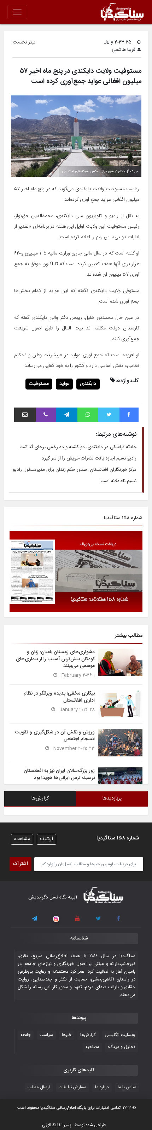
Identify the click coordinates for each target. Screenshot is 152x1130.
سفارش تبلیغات (72, 1087)
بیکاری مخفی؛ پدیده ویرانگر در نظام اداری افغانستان (59, 696)
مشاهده (22, 839)
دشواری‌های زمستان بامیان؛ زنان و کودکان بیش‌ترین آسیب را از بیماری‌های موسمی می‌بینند (55, 659)
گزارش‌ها (88, 1035)
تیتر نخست (24, 42)
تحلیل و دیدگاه (121, 1047)
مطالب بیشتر (128, 635)
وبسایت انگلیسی (120, 1035)
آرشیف (46, 839)
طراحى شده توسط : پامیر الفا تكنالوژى (74, 1125)
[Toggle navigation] (17, 12)
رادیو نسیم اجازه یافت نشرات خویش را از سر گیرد (89, 458)
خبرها (66, 1035)
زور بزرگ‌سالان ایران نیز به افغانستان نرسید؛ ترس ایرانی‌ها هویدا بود (59, 774)
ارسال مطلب (39, 1087)
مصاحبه (92, 1047)
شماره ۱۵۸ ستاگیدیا (123, 518)
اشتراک (20, 864)
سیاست (46, 1035)
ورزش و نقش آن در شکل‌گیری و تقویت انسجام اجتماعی (55, 735)
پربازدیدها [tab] (112, 798)
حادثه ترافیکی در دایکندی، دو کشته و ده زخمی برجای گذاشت (77, 447)
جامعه (26, 1035)
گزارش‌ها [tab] (40, 798)
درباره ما (102, 1087)
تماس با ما (127, 1087)
